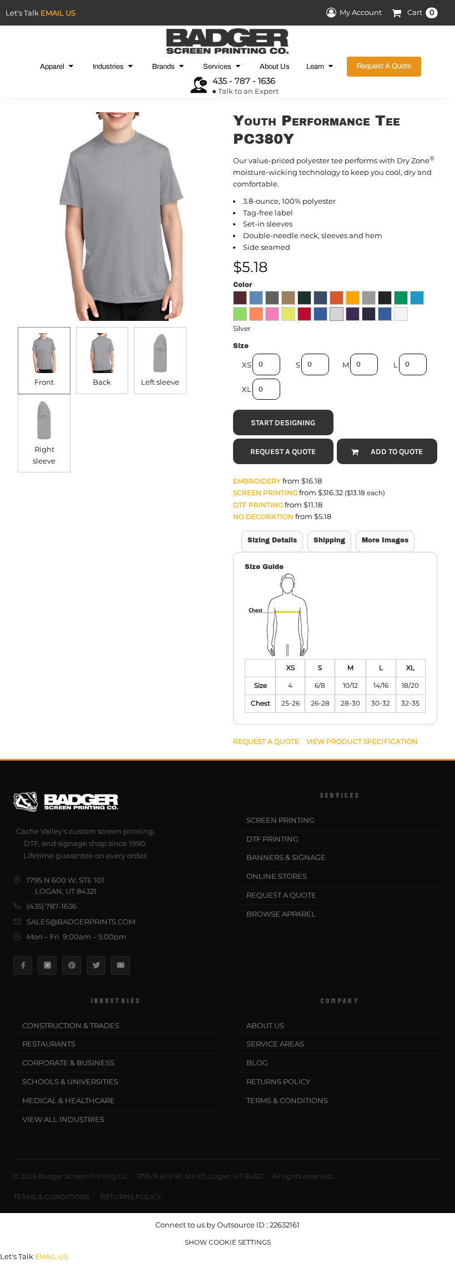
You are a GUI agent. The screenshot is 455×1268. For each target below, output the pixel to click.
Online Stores (276, 876)
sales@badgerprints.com (81, 921)
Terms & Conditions (287, 1100)
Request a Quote (281, 894)
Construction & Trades (70, 1025)
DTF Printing (258, 505)
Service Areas (275, 1043)
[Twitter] (96, 965)
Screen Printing (265, 493)
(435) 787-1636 (52, 906)
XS (246, 364)
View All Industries (63, 1119)
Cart (420, 12)
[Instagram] (47, 965)
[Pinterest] (71, 965)
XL (246, 389)
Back (102, 382)
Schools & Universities (70, 1081)
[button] (58, 66)
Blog (257, 1062)
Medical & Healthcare (68, 1100)
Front (44, 382)
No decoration (263, 516)
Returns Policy (278, 1081)
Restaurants (48, 1043)
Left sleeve (160, 382)
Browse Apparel (281, 913)
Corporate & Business (68, 1062)
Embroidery (257, 481)
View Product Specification (362, 741)
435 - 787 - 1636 (244, 81)
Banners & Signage (286, 857)
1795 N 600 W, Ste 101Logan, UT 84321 (65, 885)
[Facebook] (22, 965)
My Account (361, 12)
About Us (265, 1025)
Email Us (58, 12)
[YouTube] (120, 965)
